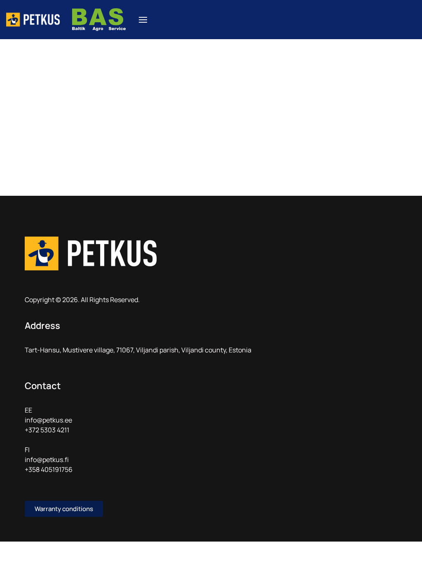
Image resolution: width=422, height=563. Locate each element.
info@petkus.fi (47, 459)
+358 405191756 (49, 469)
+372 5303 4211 (47, 429)
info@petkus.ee (48, 420)
